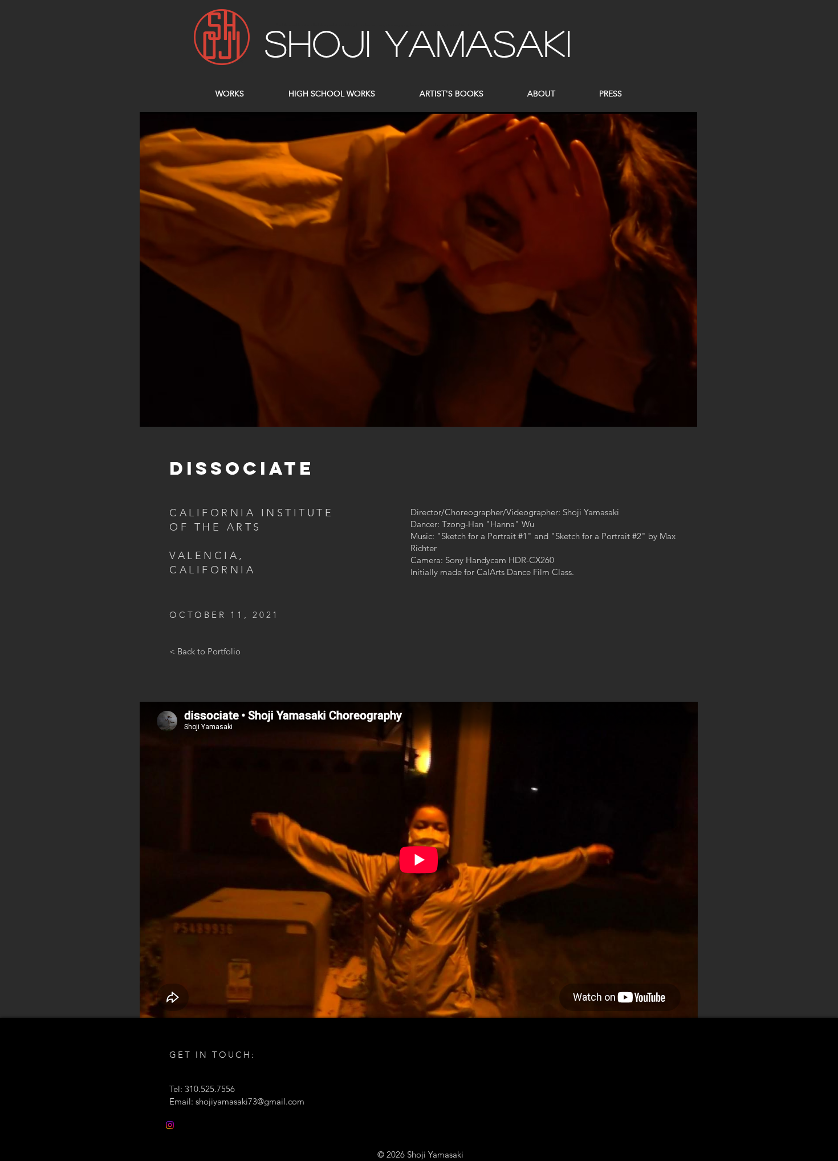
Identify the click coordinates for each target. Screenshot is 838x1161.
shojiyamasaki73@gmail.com (250, 1101)
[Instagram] (170, 1125)
